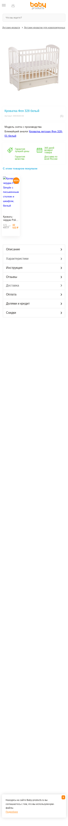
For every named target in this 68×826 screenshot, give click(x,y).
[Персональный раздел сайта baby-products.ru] (13, 6)
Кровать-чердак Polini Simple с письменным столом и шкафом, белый (10, 218)
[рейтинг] (11, 212)
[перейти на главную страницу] (38, 6)
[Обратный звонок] (20, 6)
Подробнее (12, 812)
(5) (61, 115)
